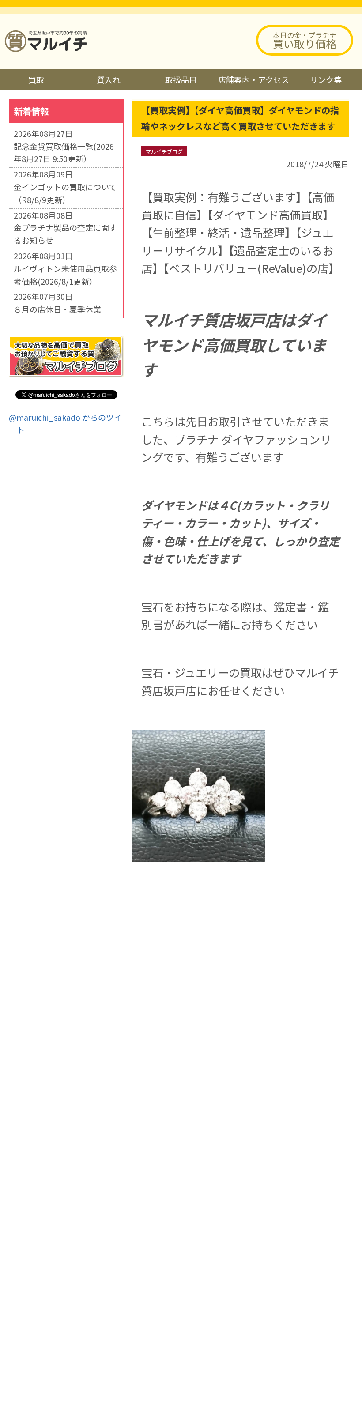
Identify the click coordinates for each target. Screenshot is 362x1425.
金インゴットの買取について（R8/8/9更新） (65, 193)
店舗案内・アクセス (253, 79)
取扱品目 (181, 79)
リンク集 (326, 79)
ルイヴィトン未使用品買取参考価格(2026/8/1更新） (65, 275)
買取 (36, 79)
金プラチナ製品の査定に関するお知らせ (65, 234)
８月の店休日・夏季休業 (57, 309)
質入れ (109, 79)
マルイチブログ (164, 151)
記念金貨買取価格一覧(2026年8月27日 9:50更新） (64, 152)
